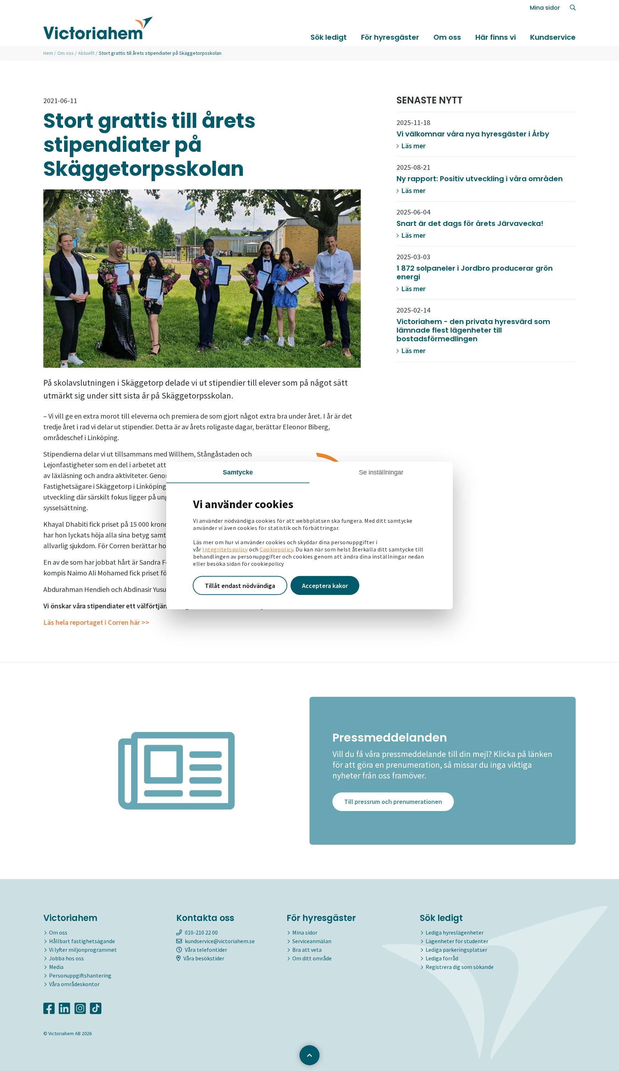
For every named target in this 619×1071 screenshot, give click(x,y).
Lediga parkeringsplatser (456, 949)
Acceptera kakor (325, 585)
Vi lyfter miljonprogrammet (83, 949)
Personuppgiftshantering (80, 975)
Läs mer (413, 145)
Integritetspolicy (225, 549)
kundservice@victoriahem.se (220, 941)
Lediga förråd (442, 958)
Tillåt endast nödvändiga (240, 585)
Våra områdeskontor (74, 984)
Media (56, 966)
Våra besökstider (203, 958)
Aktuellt (86, 53)
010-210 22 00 (201, 932)
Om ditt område (312, 958)
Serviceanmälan (311, 941)
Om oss (447, 37)
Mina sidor (545, 8)
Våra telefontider (206, 949)
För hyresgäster (390, 37)
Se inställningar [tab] (381, 472)
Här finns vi (495, 37)
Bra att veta (307, 949)
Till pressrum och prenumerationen (393, 801)
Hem (48, 53)
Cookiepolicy (276, 549)
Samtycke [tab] (238, 472)
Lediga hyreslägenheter (455, 932)
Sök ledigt (329, 37)
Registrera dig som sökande (460, 966)
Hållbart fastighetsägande (82, 941)
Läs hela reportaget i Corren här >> (96, 622)
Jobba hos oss (66, 958)
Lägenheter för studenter (457, 941)
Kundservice (553, 37)
